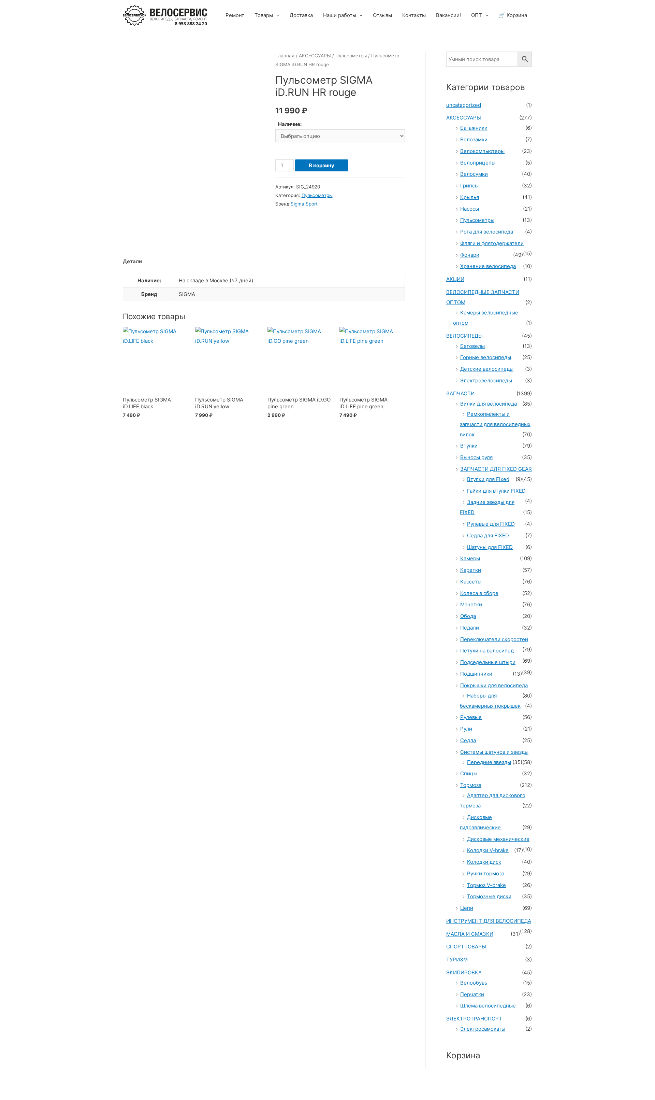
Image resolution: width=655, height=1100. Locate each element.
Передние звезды (489, 762)
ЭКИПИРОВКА (464, 972)
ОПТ (476, 15)
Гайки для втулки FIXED (496, 491)
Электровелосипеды (486, 380)
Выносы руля (476, 457)
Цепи (466, 908)
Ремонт (234, 15)
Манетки (471, 604)
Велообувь (473, 982)
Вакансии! (448, 15)
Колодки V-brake (488, 850)
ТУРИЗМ (457, 959)
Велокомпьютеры (482, 151)
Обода (468, 616)
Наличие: (290, 124)
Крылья (469, 197)
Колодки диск (484, 862)
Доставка (301, 15)
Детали (132, 261)
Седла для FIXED (488, 535)
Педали (469, 627)
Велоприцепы (477, 162)
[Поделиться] (42, 1086)
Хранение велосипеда (488, 266)
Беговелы (472, 346)
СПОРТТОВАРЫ (466, 946)
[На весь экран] (71, 1086)
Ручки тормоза (485, 873)
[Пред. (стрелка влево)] (13, 1096)
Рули (466, 728)
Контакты (414, 15)
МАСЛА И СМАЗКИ (469, 934)
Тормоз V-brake (486, 885)
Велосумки (474, 174)
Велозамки (473, 139)
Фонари (469, 255)
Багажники (473, 128)
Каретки (470, 570)
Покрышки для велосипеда (494, 685)
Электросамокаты (482, 1029)
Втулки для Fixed (488, 479)
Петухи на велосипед (487, 650)
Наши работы (339, 15)
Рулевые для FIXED (491, 524)
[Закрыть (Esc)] (13, 1086)
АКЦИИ (455, 279)
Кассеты (470, 581)
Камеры (470, 558)
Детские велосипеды (486, 369)
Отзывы (382, 15)
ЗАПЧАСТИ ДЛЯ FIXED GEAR (496, 469)
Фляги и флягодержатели (492, 243)
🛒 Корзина (513, 15)
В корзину (321, 165)
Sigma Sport (304, 204)
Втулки (469, 445)
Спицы (468, 773)
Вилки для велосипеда (488, 403)
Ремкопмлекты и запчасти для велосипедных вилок (495, 424)
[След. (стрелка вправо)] (42, 1096)
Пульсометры (351, 55)
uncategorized (463, 105)
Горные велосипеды (485, 357)
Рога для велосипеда (486, 231)
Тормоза (470, 785)
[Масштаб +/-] (99, 1086)
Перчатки (472, 994)
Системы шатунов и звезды (494, 752)
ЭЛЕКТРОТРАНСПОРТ (474, 1018)
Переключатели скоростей (494, 639)
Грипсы (469, 185)
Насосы (469, 209)
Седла (468, 740)
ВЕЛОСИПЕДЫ (464, 336)
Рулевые (471, 717)
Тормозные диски (489, 896)
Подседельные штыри (487, 662)
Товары (263, 15)
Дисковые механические (498, 839)
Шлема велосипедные (488, 1005)
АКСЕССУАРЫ (315, 55)
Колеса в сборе (479, 593)
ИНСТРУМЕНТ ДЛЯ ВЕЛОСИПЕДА (488, 921)
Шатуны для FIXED (490, 547)
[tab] (132, 261)
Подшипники (476, 674)
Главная (284, 55)
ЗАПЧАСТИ (460, 393)
